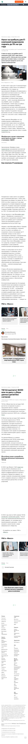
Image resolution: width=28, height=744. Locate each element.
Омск (2, 659)
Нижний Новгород (3, 671)
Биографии (3, 641)
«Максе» (5, 544)
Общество (3, 474)
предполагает (5, 149)
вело (23, 214)
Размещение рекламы (16, 667)
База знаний (3, 643)
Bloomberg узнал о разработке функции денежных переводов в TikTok (12, 470)
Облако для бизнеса (15, 675)
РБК (2, 251)
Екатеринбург (4, 655)
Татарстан (3, 678)
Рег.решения (16, 685)
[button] (9, 327)
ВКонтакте (16, 630)
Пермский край (3, 674)
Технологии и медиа (5, 36)
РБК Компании (16, 693)
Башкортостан (4, 661)
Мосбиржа (14, 735)
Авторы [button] (3, 340)
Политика (3, 629)
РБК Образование (4, 645)
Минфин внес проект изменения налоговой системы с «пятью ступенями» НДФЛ (12, 138)
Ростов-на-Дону (3, 676)
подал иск (20, 479)
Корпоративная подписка (17, 648)
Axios (3, 426)
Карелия (3, 685)
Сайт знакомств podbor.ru (16, 690)
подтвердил (4, 130)
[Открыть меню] (26, 2)
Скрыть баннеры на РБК (16, 642)
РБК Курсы (15, 696)
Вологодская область (4, 663)
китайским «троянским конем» (10, 528)
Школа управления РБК (16, 700)
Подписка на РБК (16, 645)
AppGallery (16, 710)
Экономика (4, 142)
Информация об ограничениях (8, 740)
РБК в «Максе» (7, 316)
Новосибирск (4, 657)
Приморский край (4, 690)
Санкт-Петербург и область (4, 653)
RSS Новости (16, 653)
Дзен (15, 636)
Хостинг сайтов (15, 683)
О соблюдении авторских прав (8, 741)
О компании (16, 659)
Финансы (3, 639)
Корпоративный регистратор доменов (16, 679)
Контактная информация (16, 662)
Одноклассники (17, 632)
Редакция (16, 664)
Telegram (16, 634)
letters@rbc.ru (6, 730)
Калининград (4, 665)
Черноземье (4, 682)
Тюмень (3, 680)
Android (15, 708)
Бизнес (2, 634)
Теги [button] (7, 340)
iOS (15, 707)
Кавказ (2, 684)
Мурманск (3, 687)
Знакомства (16, 687)
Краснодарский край (4, 668)
